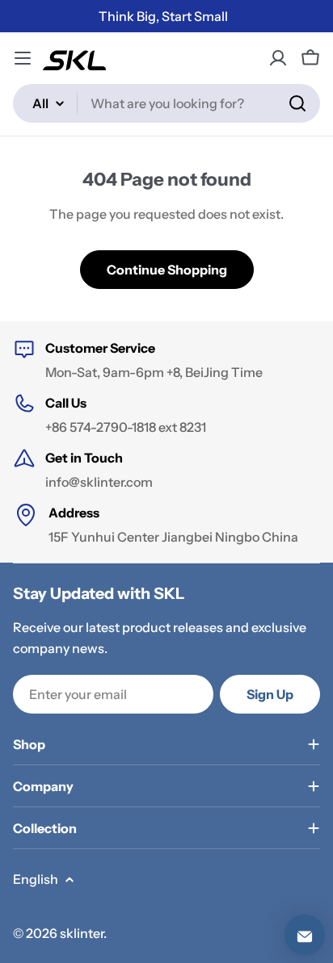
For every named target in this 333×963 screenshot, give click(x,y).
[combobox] (166, 103)
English (35, 879)
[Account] (278, 58)
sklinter (81, 933)
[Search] (297, 103)
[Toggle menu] (22, 58)
